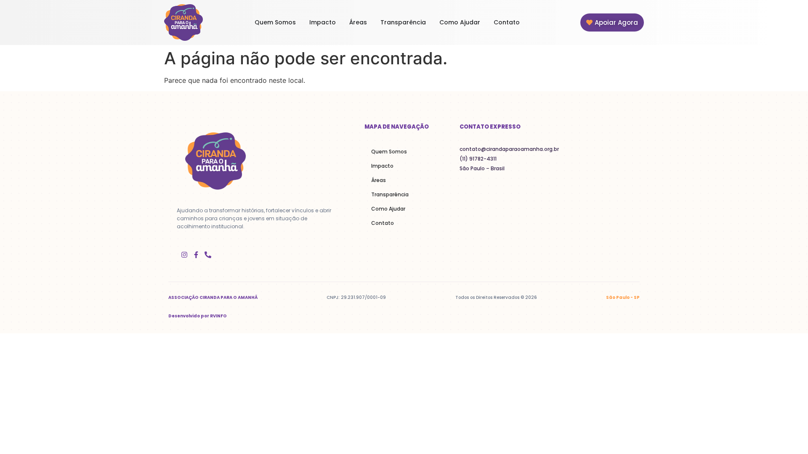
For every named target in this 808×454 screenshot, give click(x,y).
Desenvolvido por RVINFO (197, 316)
